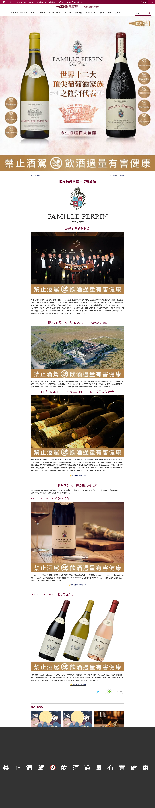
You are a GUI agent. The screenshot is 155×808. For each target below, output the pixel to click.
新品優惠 (23, 12)
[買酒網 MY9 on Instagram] (10, 2)
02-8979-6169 (21, 2)
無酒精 (118, 12)
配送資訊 (52, 2)
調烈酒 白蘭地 (54, 12)
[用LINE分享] (109, 691)
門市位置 (60, 2)
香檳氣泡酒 (90, 12)
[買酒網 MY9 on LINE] (4, 2)
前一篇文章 (112, 175)
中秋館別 (15, 12)
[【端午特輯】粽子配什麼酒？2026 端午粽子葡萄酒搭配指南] (109, 720)
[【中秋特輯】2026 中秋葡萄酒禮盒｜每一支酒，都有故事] (77, 720)
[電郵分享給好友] (121, 692)
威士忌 (33, 12)
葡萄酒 (42, 12)
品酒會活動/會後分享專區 (74, 2)
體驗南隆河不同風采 (78, 584)
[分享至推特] (98, 692)
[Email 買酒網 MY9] (14, 2)
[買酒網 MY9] (77, 7)
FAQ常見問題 (41, 2)
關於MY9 (32, 2)
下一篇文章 (121, 175)
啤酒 (109, 12)
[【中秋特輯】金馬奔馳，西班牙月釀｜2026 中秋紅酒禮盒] (46, 720)
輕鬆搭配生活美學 (79, 684)
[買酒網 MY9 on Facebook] (7, 2)
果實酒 (101, 12)
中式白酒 (68, 12)
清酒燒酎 (78, 12)
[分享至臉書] (104, 692)
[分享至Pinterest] (115, 692)
